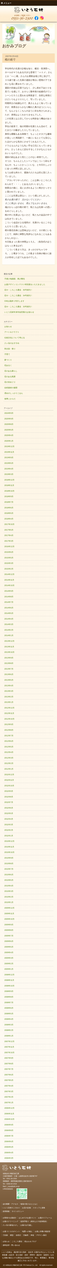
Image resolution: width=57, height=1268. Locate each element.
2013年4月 (8, 685)
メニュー (7, 3)
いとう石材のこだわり (11, 1207)
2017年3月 (8, 541)
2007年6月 (8, 1075)
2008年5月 (8, 1014)
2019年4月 (8, 469)
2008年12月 (9, 975)
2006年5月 (8, 1147)
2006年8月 (8, 1130)
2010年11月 (9, 847)
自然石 (18, 1235)
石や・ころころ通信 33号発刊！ (18, 307)
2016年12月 (9, 546)
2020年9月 (8, 419)
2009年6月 (8, 941)
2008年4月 (8, 1019)
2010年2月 (8, 897)
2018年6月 (8, 508)
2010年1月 (8, 902)
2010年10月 (9, 852)
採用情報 (6, 1211)
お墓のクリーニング (10, 1221)
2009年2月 (8, 963)
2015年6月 (8, 552)
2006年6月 (8, 1141)
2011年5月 (8, 813)
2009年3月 (8, 958)
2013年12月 (9, 641)
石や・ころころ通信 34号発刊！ (18, 295)
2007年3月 (8, 1091)
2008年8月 (8, 997)
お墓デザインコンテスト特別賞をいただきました (24, 284)
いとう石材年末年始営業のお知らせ (19, 312)
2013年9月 (8, 658)
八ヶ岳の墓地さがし (10, 1225)
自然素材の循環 (10, 388)
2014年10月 (9, 585)
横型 (12, 1235)
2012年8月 (8, 730)
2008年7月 (8, 1002)
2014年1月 (8, 635)
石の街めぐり (10, 382)
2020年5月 (8, 430)
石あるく (8, 365)
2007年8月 (8, 1064)
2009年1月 (8, 969)
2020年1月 (8, 441)
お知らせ (8, 326)
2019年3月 (8, 474)
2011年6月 (8, 808)
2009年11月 (9, 913)
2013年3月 (8, 691)
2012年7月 (8, 736)
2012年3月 (8, 758)
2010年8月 (8, 863)
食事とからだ (10, 399)
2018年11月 (9, 485)
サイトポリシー (18, 1211)
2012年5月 (8, 747)
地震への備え (27, 1231)
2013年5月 (8, 680)
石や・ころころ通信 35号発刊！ (18, 290)
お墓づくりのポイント (11, 1231)
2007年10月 (9, 1052)
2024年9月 (8, 413)
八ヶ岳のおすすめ (11, 343)
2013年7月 (8, 669)
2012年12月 (9, 708)
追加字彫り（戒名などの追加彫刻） (34, 1221)
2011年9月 (8, 791)
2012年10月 (9, 719)
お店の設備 (26, 1207)
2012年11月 (9, 713)
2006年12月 (9, 1108)
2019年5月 (8, 463)
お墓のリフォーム (45, 1217)
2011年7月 (8, 802)
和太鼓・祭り (10, 349)
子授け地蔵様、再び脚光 (14, 279)
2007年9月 (8, 1058)
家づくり (8, 360)
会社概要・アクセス (10, 1204)
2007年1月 (8, 1102)
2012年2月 (8, 763)
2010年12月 (9, 841)
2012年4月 (8, 752)
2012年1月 (8, 769)
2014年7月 (8, 602)
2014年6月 (8, 608)
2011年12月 (9, 774)
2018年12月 (9, 480)
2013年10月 (9, 652)
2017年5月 (8, 530)
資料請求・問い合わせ (11, 1245)
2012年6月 (8, 741)
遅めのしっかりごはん (13, 393)
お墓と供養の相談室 (42, 1231)
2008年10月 (9, 986)
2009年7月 (8, 936)
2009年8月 (8, 930)
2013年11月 (9, 647)
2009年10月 (9, 919)
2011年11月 (9, 780)
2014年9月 (8, 591)
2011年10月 (9, 786)
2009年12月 (9, 908)
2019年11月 (9, 452)
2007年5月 (8, 1080)
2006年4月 (8, 1152)
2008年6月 (8, 1008)
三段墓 (5, 1235)
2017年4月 (8, 535)
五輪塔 (25, 1235)
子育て (7, 354)
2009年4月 (8, 952)
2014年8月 (8, 597)
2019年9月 (8, 457)
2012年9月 (8, 724)
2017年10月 (9, 524)
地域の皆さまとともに (29, 1204)
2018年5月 (8, 513)
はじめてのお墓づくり (27, 1217)
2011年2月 (8, 830)
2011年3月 (8, 824)
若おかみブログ (30, 1241)
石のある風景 (10, 376)
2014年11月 (9, 580)
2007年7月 (8, 1069)
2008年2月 (8, 1030)
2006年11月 (9, 1114)
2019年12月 (9, 446)
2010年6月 (8, 875)
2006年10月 (9, 1119)
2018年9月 (8, 496)
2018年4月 (8, 519)
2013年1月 (8, 702)
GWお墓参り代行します (14, 301)
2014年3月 (8, 624)
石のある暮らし (10, 371)
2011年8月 (8, 797)
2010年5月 (8, 880)
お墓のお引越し (26, 1225)
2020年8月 (8, 424)
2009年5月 (8, 947)
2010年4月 (8, 886)
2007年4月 (8, 1086)
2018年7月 (8, 502)
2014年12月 (9, 574)
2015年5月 (8, 558)
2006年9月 (8, 1125)
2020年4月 (8, 435)
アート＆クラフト (11, 332)
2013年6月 (8, 674)
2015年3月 (8, 563)
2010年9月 (8, 858)
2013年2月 (8, 697)
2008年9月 (8, 991)
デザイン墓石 (41, 1235)
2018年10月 (9, 491)
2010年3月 (8, 891)
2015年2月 (8, 569)
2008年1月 (8, 1036)
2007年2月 (8, 1097)
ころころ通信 (17, 1241)
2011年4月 (8, 819)
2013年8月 (8, 663)
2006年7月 (8, 1136)
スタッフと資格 (39, 1207)
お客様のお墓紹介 (9, 1217)
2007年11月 (9, 1047)
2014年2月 (8, 630)
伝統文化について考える (14, 338)
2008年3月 (8, 1025)
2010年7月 (8, 869)
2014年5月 (8, 613)
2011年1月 (8, 836)
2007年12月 (9, 1041)
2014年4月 (8, 619)
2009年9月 (8, 925)
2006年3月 (8, 1158)
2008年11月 (9, 980)
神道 (32, 1235)
